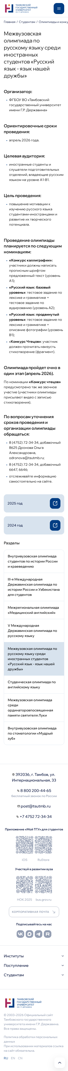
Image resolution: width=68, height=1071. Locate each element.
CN (20, 1058)
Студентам (27, 22)
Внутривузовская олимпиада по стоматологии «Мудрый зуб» (32, 733)
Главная (9, 22)
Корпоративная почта (30, 912)
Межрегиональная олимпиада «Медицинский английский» (33, 610)
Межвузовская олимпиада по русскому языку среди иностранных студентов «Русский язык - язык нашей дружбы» (32, 658)
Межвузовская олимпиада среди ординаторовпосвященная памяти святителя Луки (30, 707)
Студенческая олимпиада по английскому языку (32, 684)
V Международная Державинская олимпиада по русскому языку (32, 630)
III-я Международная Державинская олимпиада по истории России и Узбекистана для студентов (34, 587)
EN (13, 1058)
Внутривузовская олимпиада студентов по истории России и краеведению (33, 561)
